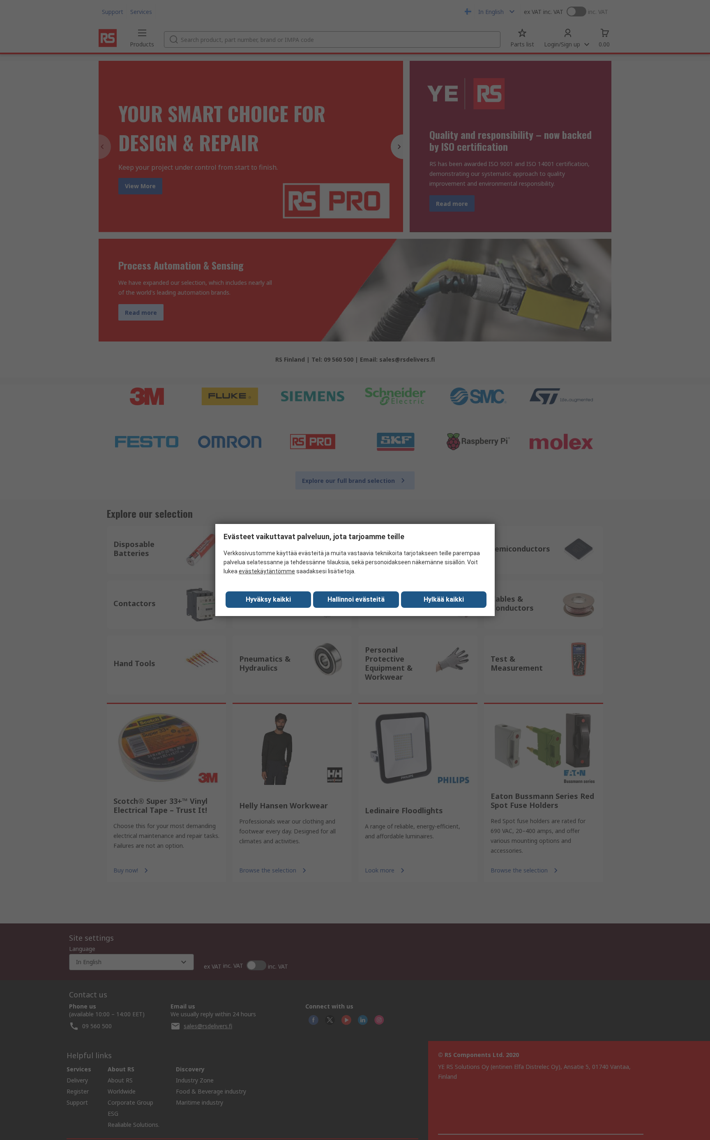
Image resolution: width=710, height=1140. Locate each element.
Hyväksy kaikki (268, 599)
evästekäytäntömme (267, 571)
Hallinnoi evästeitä (356, 599)
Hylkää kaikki (444, 599)
